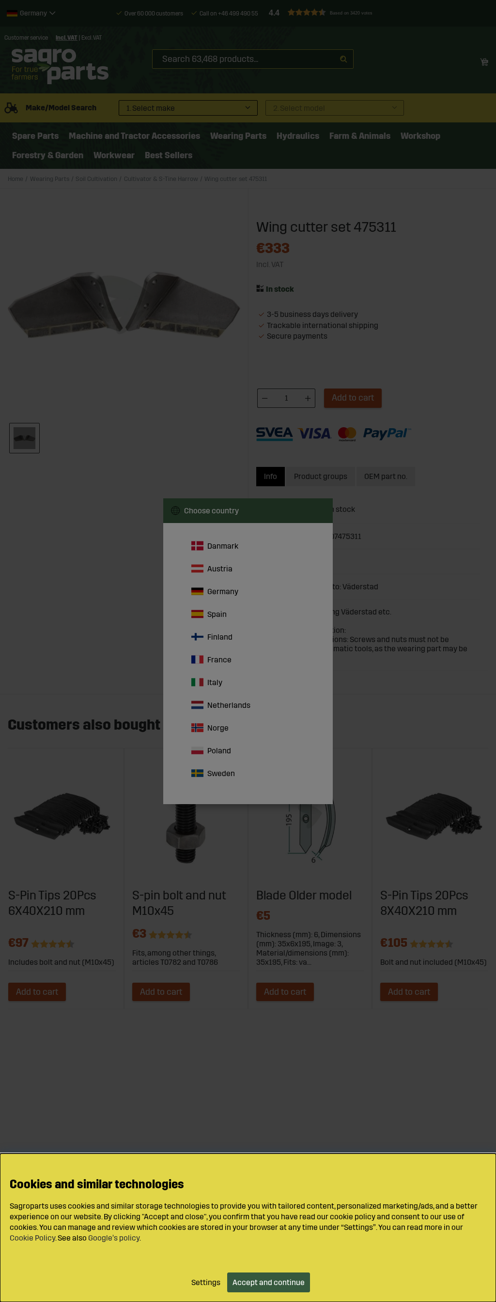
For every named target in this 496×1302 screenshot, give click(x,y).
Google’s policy (114, 1237)
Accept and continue (268, 1282)
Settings (205, 1282)
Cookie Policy (32, 1237)
